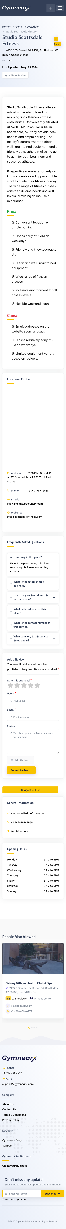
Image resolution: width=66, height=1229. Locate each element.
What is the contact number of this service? (32, 624)
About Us (8, 1104)
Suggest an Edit (30, 790)
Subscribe (51, 1193)
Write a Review (17, 75)
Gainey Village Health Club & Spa (29, 983)
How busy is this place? (28, 557)
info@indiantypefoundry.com (25, 503)
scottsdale (32, 26)
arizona (17, 26)
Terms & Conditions (14, 1114)
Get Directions (20, 831)
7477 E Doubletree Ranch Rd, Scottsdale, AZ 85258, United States (33, 990)
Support (7, 1145)
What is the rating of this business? (29, 583)
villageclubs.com (21, 1005)
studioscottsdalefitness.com (24, 516)
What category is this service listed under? (31, 638)
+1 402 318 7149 (12, 1072)
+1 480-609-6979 (21, 1011)
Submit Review (19, 770)
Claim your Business (14, 1165)
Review (11, 726)
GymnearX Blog (12, 1140)
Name (11, 693)
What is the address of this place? (30, 611)
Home (6, 26)
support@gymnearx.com (18, 1084)
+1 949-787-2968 (38, 490)
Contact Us (9, 1109)
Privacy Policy (10, 1120)
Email (11, 709)
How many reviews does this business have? (31, 597)
